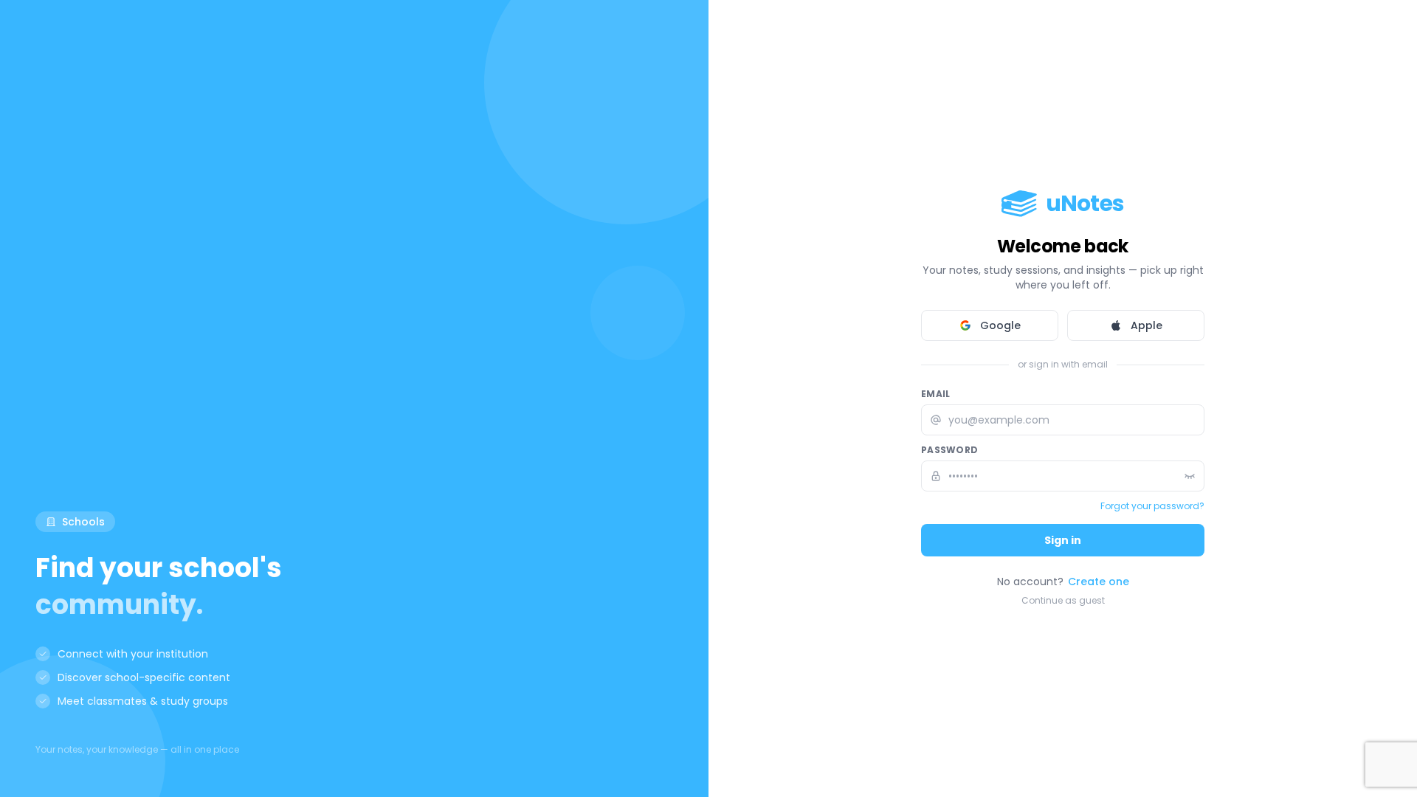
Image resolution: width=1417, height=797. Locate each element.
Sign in (1062, 540)
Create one (1098, 581)
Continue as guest (1063, 601)
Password (949, 450)
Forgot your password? (1152, 506)
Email (936, 394)
